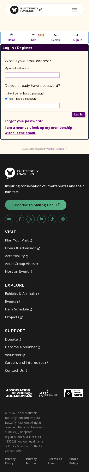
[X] (30, 219)
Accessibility (17, 255)
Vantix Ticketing (57, 149)
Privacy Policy (10, 461)
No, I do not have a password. (25, 93)
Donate (13, 339)
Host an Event (19, 271)
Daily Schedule (19, 309)
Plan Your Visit (19, 240)
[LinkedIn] (41, 219)
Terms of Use (55, 461)
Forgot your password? (24, 121)
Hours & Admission (22, 248)
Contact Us (16, 370)
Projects (14, 317)
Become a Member (23, 346)
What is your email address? (28, 61)
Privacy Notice (31, 461)
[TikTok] (52, 219)
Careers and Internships (26, 362)
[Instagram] (63, 219)
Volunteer (15, 354)
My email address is (17, 68)
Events (12, 301)
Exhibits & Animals (22, 293)
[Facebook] (20, 219)
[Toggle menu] (75, 10)
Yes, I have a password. (22, 98)
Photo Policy (73, 461)
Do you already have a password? (32, 86)
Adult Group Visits (21, 263)
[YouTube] (9, 219)
